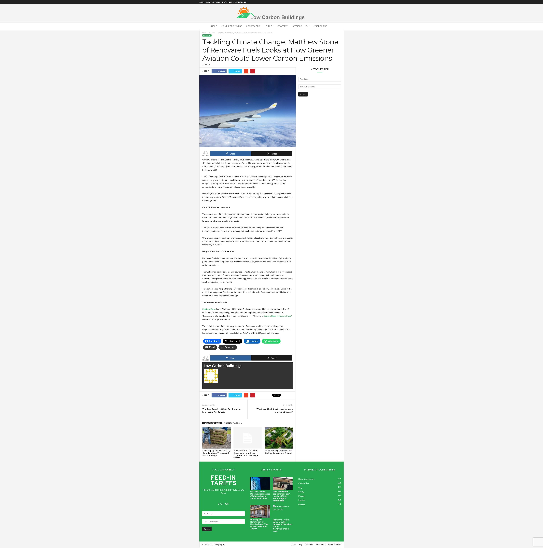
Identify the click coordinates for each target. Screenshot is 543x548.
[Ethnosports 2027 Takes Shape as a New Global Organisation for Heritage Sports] (247, 438)
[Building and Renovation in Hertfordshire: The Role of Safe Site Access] (260, 511)
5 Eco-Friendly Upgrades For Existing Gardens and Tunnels (279, 451)
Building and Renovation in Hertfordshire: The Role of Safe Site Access (259, 524)
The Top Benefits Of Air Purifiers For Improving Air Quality (221, 410)
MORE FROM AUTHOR (233, 423)
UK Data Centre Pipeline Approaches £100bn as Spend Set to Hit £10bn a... (260, 494)
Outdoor (212, 33)
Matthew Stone (209, 309)
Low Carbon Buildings (223, 365)
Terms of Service (334, 544)
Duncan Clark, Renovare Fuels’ (278, 316)
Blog (208, 2)
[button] (339, 26)
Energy (269, 26)
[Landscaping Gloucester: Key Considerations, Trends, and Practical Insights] (216, 438)
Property (283, 26)
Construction (253, 26)
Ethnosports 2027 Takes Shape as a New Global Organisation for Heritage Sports (245, 454)
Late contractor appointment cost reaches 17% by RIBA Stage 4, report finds (281, 496)
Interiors (297, 26)
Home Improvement (231, 26)
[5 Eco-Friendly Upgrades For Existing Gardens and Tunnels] (279, 438)
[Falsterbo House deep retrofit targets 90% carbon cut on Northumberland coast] (283, 511)
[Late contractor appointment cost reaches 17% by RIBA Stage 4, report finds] (283, 483)
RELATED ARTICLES (212, 423)
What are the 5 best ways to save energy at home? (275, 410)
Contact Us (240, 2)
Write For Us (228, 2)
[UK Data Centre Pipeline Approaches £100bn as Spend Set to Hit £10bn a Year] (260, 483)
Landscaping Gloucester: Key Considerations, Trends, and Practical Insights (216, 452)
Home (201, 2)
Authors (216, 2)
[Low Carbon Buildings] (271, 13)
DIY (307, 26)
